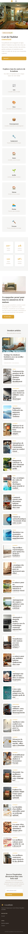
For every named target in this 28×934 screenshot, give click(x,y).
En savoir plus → (8, 316)
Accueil (3, 916)
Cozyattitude (8, 905)
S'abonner (9, 894)
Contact (3, 925)
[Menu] (16, 1)
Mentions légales (5, 923)
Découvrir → (7, 58)
